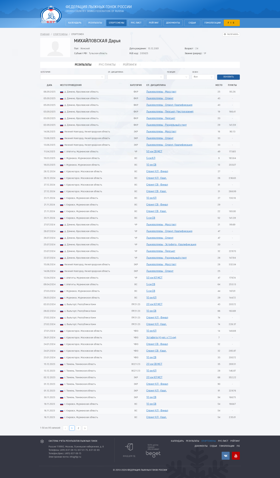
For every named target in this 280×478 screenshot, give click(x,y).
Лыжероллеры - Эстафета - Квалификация (171, 244)
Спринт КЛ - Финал (157, 171)
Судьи (192, 23)
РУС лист (136, 23)
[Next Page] (85, 428)
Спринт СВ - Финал (157, 185)
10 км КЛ (151, 198)
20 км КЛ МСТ (154, 304)
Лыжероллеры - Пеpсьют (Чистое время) (169, 112)
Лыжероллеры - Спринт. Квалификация (169, 105)
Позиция (171, 72)
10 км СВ (151, 165)
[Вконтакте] (226, 456)
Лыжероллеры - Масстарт (161, 92)
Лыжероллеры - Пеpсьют (160, 118)
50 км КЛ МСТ (154, 278)
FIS (232, 23)
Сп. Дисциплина (115, 72)
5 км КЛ (150, 158)
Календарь (75, 23)
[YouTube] (236, 456)
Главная (45, 34)
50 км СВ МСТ (154, 151)
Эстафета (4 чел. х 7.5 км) (161, 337)
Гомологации (212, 23)
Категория (45, 72)
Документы (173, 23)
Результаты (95, 23)
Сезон (195, 72)
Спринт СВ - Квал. (156, 191)
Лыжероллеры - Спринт (159, 98)
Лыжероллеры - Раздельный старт (166, 125)
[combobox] (72, 77)
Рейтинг (154, 23)
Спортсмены (116, 23)
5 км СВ (150, 218)
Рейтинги (129, 64)
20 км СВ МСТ (154, 364)
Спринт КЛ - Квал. (156, 178)
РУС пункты (107, 64)
